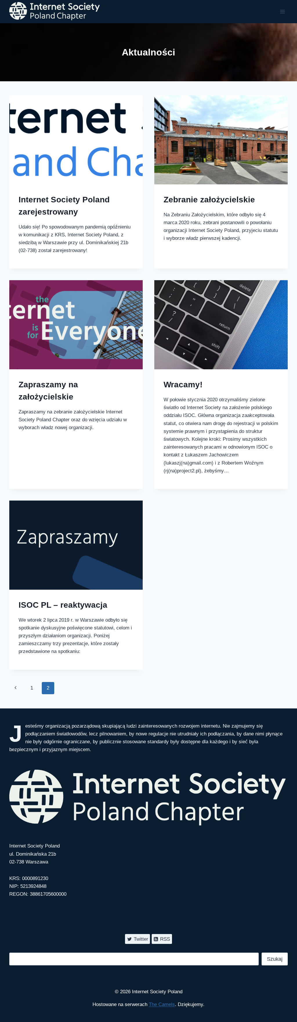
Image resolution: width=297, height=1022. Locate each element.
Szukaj (274, 959)
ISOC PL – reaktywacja (63, 604)
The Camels (162, 1004)
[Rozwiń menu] (282, 11)
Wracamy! (183, 384)
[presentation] (76, 139)
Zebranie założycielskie (209, 199)
